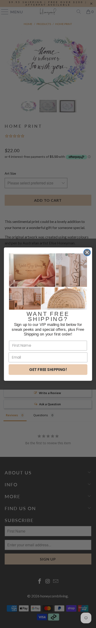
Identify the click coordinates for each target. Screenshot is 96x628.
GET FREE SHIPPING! (48, 369)
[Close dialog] (87, 252)
